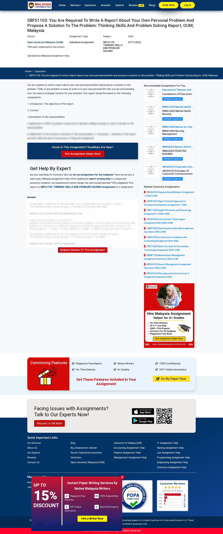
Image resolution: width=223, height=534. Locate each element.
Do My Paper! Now (173, 379)
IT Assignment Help (167, 443)
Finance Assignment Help (127, 452)
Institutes (76, 457)
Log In (187, 5)
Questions (90, 5)
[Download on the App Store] (143, 411)
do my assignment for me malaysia (93, 174)
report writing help (99, 178)
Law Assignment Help (168, 452)
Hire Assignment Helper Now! (82, 153)
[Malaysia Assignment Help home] (39, 5)
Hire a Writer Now (92, 518)
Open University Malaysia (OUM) (45, 42)
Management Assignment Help (130, 457)
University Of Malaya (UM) (128, 443)
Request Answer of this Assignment (82, 249)
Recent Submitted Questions (86, 452)
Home (62, 5)
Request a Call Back (49, 423)
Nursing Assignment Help (170, 447)
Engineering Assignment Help (172, 462)
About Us (32, 447)
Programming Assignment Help (173, 457)
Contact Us (33, 462)
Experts (119, 5)
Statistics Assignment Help (171, 467)
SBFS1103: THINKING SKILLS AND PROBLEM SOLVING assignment (77, 187)
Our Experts (33, 452)
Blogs (152, 5)
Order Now (168, 5)
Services (75, 5)
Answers (106, 5)
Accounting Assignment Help (129, 447)
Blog (73, 443)
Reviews (136, 5)
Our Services (34, 443)
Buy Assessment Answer (84, 447)
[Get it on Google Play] (143, 420)
